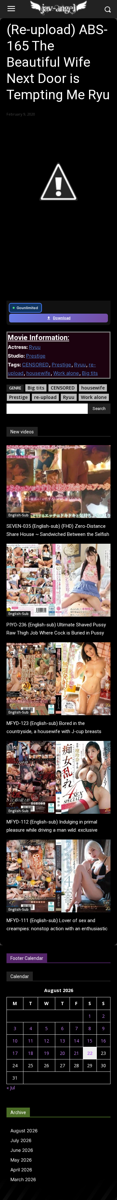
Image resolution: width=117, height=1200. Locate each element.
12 (46, 1041)
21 (76, 1053)
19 (46, 1053)
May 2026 (21, 1160)
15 (89, 1041)
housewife (38, 373)
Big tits (90, 373)
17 (15, 1053)
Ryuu (35, 347)
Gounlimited (27, 308)
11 (30, 1041)
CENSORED (35, 364)
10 (15, 1041)
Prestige (36, 356)
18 (30, 1053)
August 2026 (24, 1130)
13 (62, 1041)
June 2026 (21, 1150)
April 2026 (21, 1169)
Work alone (66, 373)
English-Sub (18, 515)
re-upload (45, 397)
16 (103, 1041)
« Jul (10, 1087)
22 (89, 1053)
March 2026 (23, 1179)
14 (76, 1041)
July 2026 (21, 1140)
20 (62, 1053)
